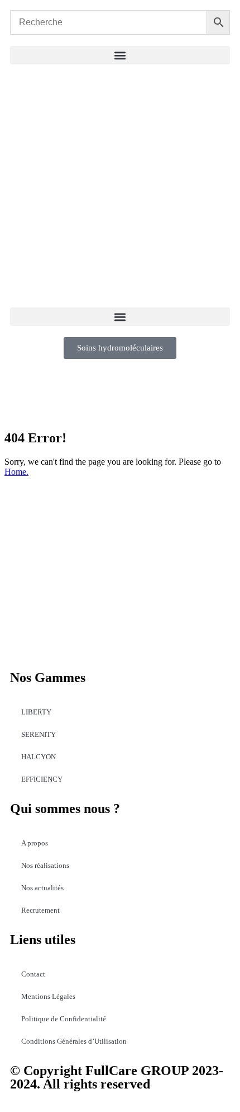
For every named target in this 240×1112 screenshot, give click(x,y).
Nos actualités (42, 888)
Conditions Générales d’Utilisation (74, 1041)
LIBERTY (36, 712)
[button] (120, 55)
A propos (34, 843)
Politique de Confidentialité (63, 1019)
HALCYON (38, 757)
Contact (33, 974)
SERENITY (38, 734)
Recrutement (40, 910)
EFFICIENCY (42, 779)
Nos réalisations (45, 865)
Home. (16, 471)
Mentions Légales (48, 996)
